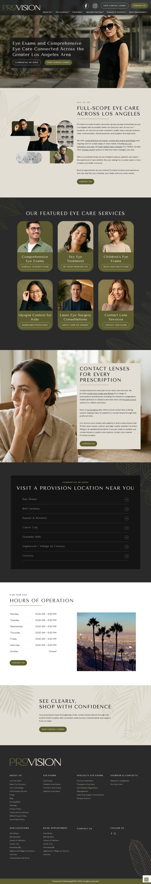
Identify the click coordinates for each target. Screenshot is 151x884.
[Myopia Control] (35, 295)
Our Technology (17, 788)
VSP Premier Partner (18, 791)
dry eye (128, 143)
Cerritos (13, 854)
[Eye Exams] (35, 236)
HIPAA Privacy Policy (18, 816)
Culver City (14, 844)
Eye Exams (77, 12)
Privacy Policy (15, 809)
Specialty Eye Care (94, 12)
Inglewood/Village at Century (22, 851)
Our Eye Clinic (15, 781)
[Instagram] (115, 833)
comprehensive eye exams (96, 140)
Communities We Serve (26, 62)
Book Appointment (137, 12)
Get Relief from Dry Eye (75, 266)
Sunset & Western (17, 840)
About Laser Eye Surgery (75, 325)
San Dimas (14, 833)
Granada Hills (15, 847)
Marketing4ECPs (70, 881)
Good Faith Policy (17, 819)
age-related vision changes (110, 146)
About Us (47, 12)
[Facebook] (111, 833)
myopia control (88, 150)
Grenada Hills (49, 847)
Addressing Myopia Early (35, 325)
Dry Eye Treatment (85, 781)
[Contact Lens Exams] (116, 295)
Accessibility (15, 802)
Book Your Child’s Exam (116, 266)
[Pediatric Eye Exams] (116, 236)
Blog (11, 798)
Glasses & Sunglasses (120, 781)
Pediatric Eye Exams (52, 784)
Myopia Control (83, 798)
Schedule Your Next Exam (34, 266)
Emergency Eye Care (86, 784)
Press (12, 795)
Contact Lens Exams (116, 325)
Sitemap (13, 805)
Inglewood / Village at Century (56, 851)
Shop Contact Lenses (114, 5)
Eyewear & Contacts (116, 12)
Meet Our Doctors (18, 784)
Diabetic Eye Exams (51, 791)
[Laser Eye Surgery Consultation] (75, 295)
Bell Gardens (15, 837)
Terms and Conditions (19, 812)
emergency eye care (85, 146)
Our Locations (62, 12)
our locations (92, 410)
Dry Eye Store (116, 784)
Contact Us (139, 5)
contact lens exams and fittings (122, 140)
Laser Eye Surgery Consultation (90, 795)
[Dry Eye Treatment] (75, 236)
